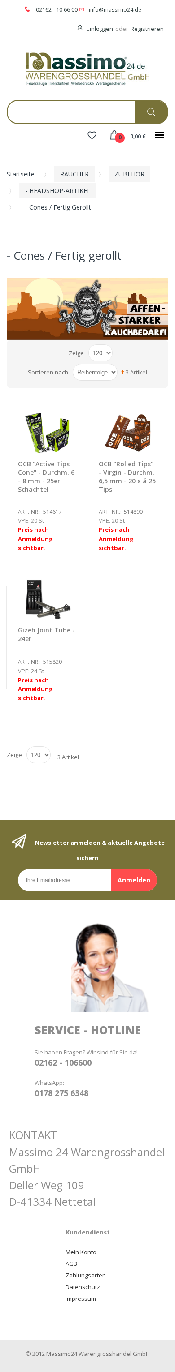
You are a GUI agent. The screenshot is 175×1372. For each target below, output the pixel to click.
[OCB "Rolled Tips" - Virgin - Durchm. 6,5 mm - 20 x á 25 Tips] (128, 433)
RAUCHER (74, 174)
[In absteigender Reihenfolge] (122, 372)
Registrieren (147, 29)
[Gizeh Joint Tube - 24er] (47, 599)
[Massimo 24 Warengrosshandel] (87, 68)
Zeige (76, 353)
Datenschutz (83, 1287)
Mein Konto (81, 1252)
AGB (71, 1264)
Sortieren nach (48, 372)
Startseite (21, 174)
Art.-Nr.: (29, 512)
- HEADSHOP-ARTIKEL (58, 190)
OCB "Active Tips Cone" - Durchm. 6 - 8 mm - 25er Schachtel (46, 477)
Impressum (81, 1299)
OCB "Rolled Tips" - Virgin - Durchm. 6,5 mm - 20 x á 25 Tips (127, 477)
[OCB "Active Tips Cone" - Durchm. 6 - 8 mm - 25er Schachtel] (47, 433)
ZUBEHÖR (129, 174)
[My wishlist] (92, 136)
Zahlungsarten (86, 1275)
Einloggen (100, 29)
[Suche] (151, 112)
